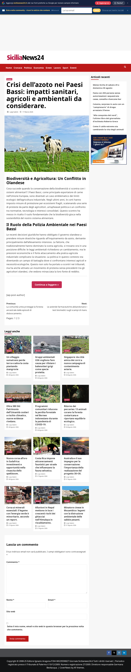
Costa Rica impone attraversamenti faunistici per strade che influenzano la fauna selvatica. (46, 464)
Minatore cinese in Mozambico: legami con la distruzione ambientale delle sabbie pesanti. (74, 513)
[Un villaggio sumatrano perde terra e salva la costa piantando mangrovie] (17, 345)
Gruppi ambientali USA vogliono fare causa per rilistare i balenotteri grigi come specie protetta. (45, 365)
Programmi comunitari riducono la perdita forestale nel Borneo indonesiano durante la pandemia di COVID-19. (46, 415)
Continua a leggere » (47, 284)
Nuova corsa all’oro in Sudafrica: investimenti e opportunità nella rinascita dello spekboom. (16, 466)
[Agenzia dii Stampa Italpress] (109, 149)
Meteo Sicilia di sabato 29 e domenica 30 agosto (106, 86)
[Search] (125, 67)
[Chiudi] (127, 3)
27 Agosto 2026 (42, 476)
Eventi (73, 67)
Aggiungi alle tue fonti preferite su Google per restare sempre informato (42, 3)
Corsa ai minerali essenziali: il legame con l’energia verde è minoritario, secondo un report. (17, 513)
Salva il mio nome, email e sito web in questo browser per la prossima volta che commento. (45, 628)
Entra (97, 10)
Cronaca (18, 67)
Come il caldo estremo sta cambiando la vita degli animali (108, 128)
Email (51, 599)
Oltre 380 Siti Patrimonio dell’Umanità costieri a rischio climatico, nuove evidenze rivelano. (17, 414)
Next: (67, 307)
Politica (28, 67)
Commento (12, 562)
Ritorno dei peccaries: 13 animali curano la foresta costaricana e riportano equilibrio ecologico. (75, 414)
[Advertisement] (65, 33)
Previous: (24, 308)
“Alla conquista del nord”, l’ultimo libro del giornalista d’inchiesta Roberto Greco (106, 118)
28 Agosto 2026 (13, 375)
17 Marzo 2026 (27, 112)
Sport (65, 67)
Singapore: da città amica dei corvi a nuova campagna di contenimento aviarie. (74, 363)
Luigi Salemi (14, 112)
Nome (10, 599)
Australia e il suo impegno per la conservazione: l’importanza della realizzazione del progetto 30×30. (73, 466)
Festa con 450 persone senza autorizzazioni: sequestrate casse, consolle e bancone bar (107, 96)
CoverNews (65, 667)
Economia (39, 67)
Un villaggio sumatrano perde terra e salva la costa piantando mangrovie (17, 363)
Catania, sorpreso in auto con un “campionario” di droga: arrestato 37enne (108, 107)
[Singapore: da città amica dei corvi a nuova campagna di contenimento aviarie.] (75, 345)
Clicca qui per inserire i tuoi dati (113, 10)
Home (9, 67)
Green (49, 67)
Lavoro (57, 67)
